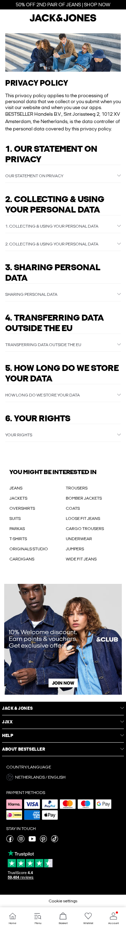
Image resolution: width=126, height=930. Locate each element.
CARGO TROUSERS (85, 528)
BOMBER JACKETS (84, 498)
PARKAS (17, 528)
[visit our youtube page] (32, 840)
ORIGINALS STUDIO (28, 548)
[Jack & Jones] (63, 20)
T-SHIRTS (18, 538)
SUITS (15, 518)
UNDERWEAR (79, 538)
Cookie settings (63, 901)
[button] (63, 52)
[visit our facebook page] (9, 840)
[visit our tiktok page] (54, 840)
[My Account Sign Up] (63, 639)
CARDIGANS (21, 559)
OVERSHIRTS (22, 508)
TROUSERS (77, 488)
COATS (73, 508)
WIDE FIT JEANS (81, 559)
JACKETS (18, 498)
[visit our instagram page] (21, 840)
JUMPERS (75, 548)
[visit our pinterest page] (43, 840)
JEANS (15, 488)
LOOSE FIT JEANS (83, 518)
